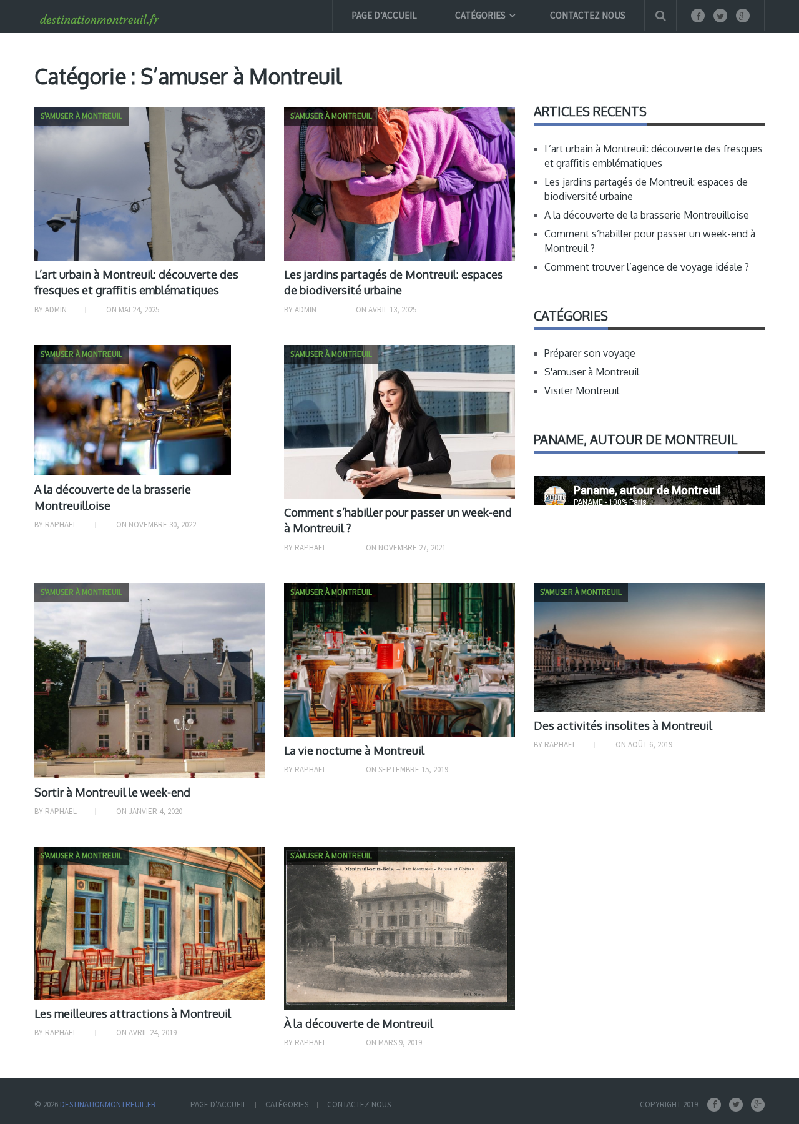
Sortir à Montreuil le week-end (112, 792)
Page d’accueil (384, 15)
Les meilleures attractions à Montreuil (132, 1013)
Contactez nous (587, 15)
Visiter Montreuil (581, 390)
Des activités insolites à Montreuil (623, 725)
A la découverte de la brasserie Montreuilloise (646, 215)
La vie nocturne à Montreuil (354, 750)
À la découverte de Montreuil (358, 1023)
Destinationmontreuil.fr (108, 1104)
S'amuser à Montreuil (591, 372)
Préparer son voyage (589, 353)
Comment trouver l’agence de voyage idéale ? (646, 267)
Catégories (480, 15)
